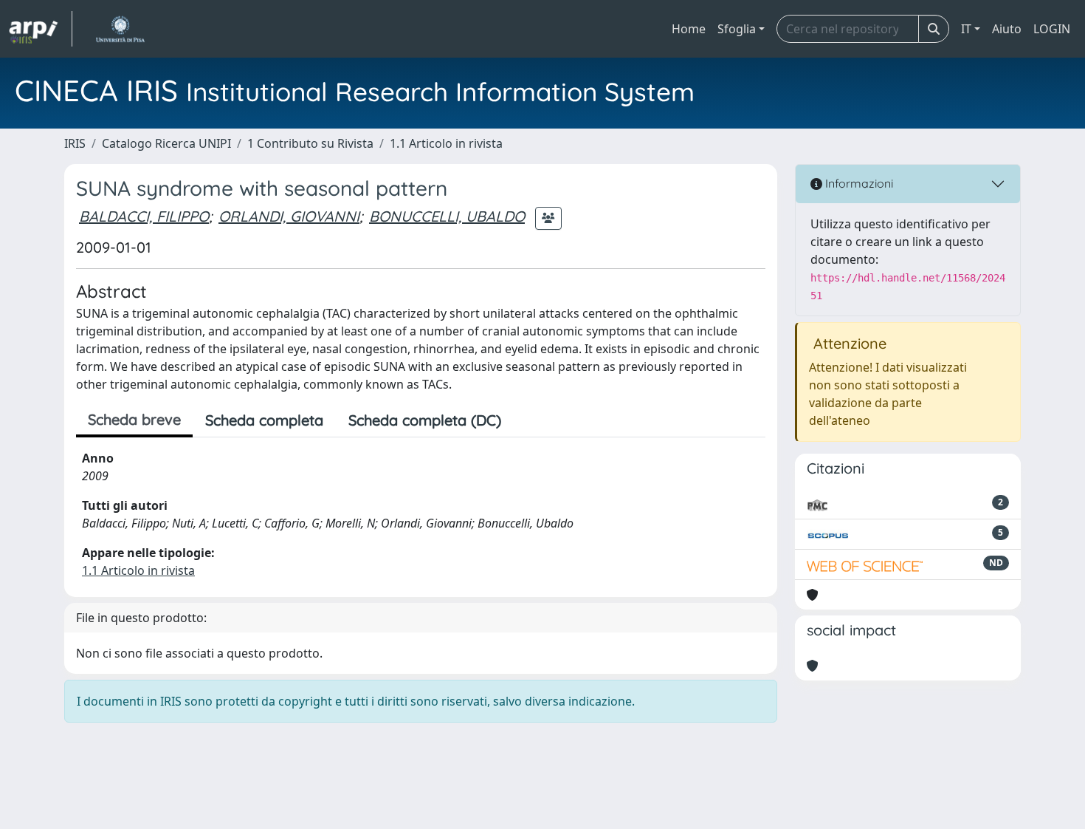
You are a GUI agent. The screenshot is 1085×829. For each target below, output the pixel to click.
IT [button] (966, 29)
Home (689, 29)
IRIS (75, 143)
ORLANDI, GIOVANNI (288, 216)
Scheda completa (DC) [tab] (424, 420)
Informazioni (857, 183)
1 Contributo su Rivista (310, 143)
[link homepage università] (120, 29)
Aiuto (1007, 29)
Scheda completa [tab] (264, 420)
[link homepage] (40, 29)
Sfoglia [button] (736, 29)
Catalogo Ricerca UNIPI (166, 143)
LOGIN (1051, 29)
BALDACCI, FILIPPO (144, 216)
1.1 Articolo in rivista (446, 143)
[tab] (526, 420)
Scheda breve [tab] (134, 419)
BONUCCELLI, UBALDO (447, 216)
